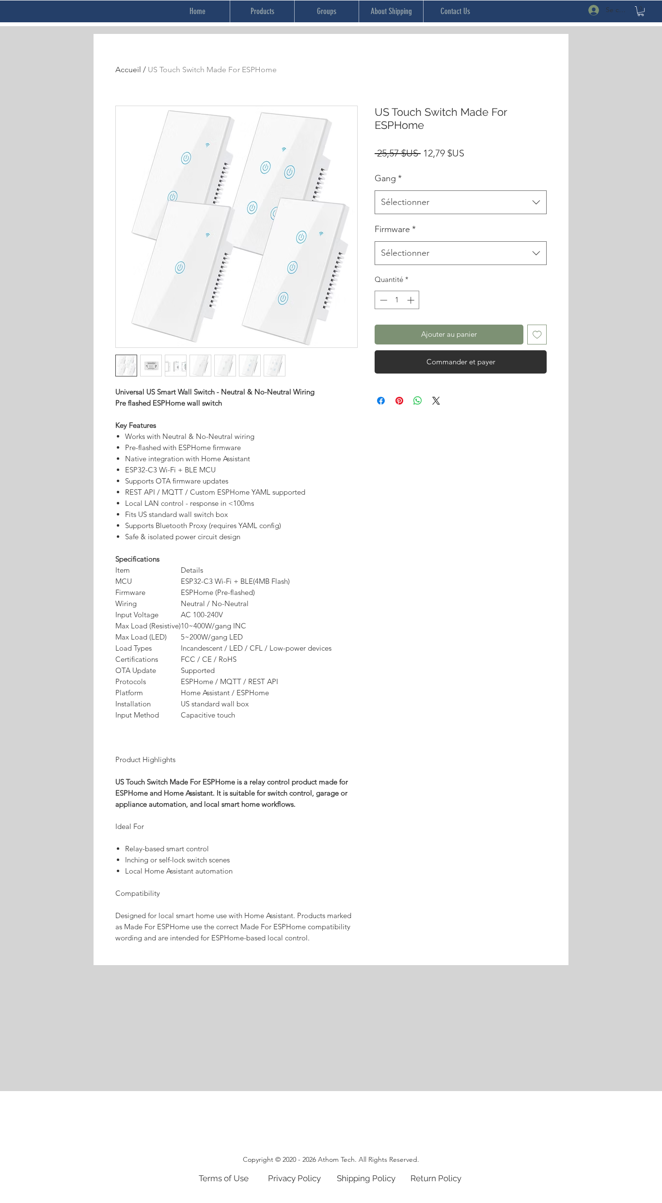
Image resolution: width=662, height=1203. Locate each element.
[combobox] (461, 202)
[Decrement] (382, 300)
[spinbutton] (397, 300)
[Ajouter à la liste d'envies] (537, 334)
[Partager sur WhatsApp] (418, 400)
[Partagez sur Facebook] (381, 400)
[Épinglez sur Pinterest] (399, 400)
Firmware (395, 229)
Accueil (128, 69)
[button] (640, 11)
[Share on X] (436, 400)
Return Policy (435, 1178)
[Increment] (411, 300)
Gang (388, 178)
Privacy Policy (294, 1178)
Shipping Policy (366, 1178)
